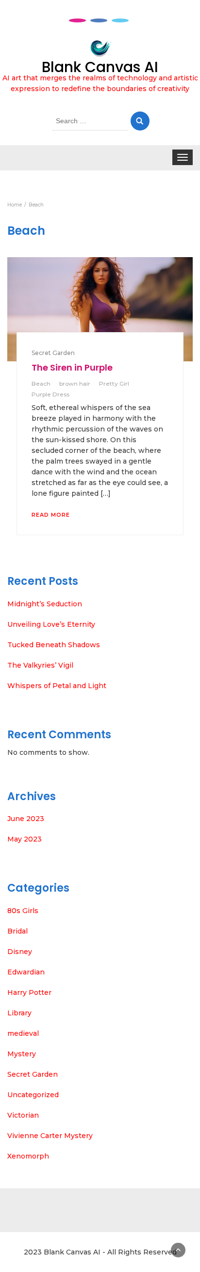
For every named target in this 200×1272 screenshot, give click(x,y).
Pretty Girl (114, 383)
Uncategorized (33, 1094)
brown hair (74, 383)
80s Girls (22, 910)
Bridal (17, 931)
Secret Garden (53, 352)
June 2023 (25, 818)
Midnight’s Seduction (44, 603)
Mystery (21, 1053)
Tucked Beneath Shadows (53, 644)
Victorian (23, 1115)
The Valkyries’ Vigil (40, 665)
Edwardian (26, 972)
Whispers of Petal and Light (56, 685)
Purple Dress (50, 394)
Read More (51, 514)
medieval (23, 1033)
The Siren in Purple (72, 367)
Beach (41, 383)
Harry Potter (29, 992)
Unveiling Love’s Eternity (51, 624)
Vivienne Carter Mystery (50, 1135)
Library (19, 1013)
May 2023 (24, 839)
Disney (19, 951)
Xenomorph (28, 1156)
